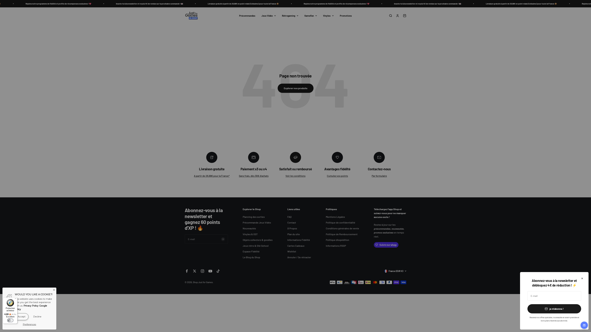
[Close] (54, 289)
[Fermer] (582, 278)
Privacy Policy (31, 305)
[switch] (10, 320)
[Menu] (15, 299)
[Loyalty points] (584, 325)
